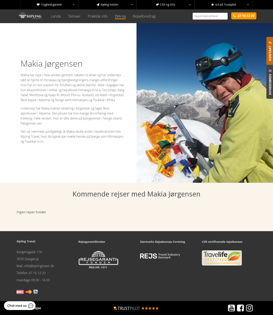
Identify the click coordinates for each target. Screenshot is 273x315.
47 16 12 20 (37, 273)
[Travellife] (222, 259)
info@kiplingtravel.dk (39, 266)
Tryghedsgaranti (55, 4)
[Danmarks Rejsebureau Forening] (160, 256)
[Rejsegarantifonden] (98, 261)
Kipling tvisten (115, 4)
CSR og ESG (173, 4)
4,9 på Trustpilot (230, 4)
